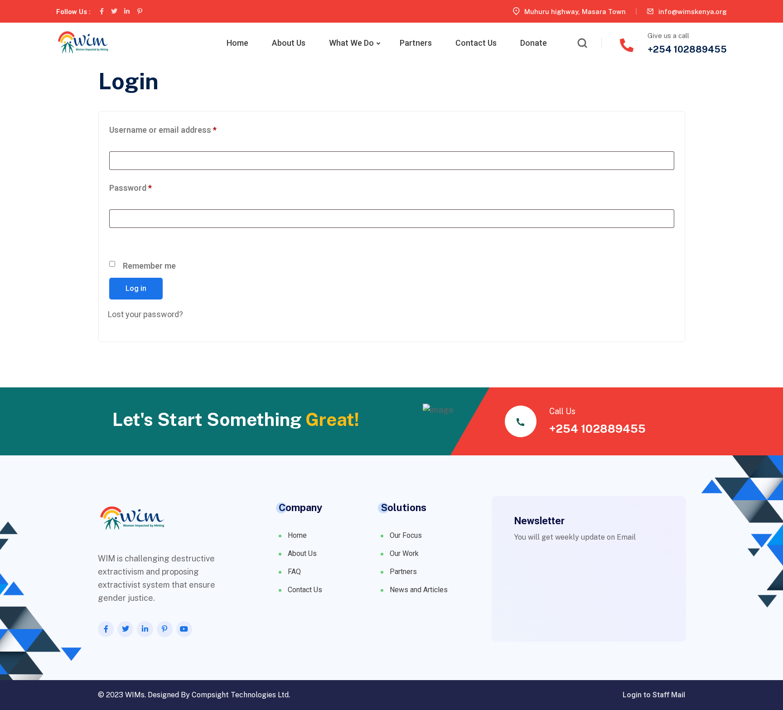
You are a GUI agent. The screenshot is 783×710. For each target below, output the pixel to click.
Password (146, 186)
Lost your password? (145, 314)
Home (237, 43)
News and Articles (419, 589)
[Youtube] (184, 629)
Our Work (404, 553)
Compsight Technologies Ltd (240, 695)
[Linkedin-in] (127, 11)
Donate (533, 43)
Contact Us (476, 43)
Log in (136, 288)
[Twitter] (114, 11)
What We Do (351, 43)
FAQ (294, 571)
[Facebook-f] (101, 11)
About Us (288, 43)
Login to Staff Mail (654, 695)
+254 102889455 (687, 49)
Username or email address (179, 128)
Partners (416, 43)
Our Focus (406, 535)
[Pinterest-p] (139, 11)
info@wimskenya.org (692, 11)
